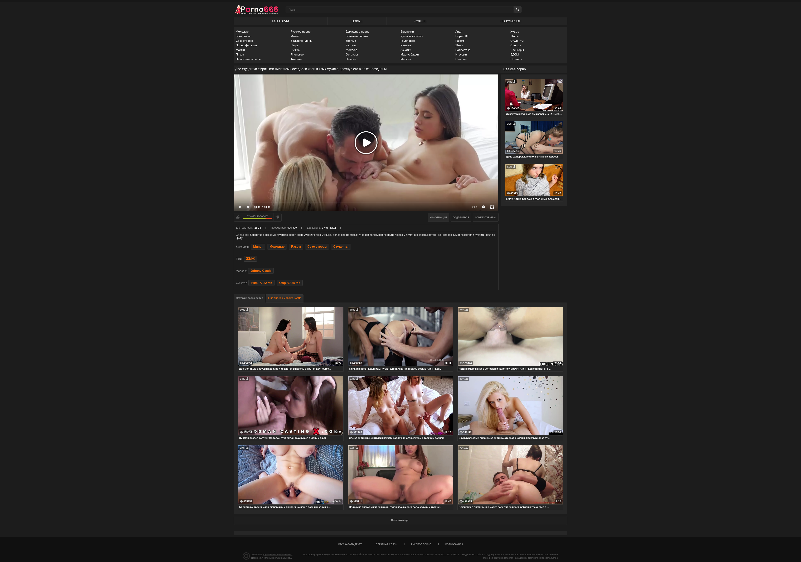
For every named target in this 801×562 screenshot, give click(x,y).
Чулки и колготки (411, 36)
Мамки (240, 50)
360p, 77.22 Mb (261, 283)
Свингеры (517, 50)
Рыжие (295, 50)
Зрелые (351, 40)
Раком (459, 40)
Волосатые (462, 50)
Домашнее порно (357, 31)
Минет (295, 36)
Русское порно (301, 31)
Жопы (514, 36)
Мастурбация (409, 54)
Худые (514, 31)
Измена (405, 45)
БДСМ (514, 54)
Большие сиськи (357, 36)
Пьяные (351, 59)
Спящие (461, 59)
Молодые (242, 31)
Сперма (515, 45)
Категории (280, 21)
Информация (438, 217)
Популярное (510, 21)
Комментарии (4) (485, 217)
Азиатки (405, 50)
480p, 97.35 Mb (289, 283)
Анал (458, 31)
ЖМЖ (250, 258)
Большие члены (301, 40)
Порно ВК (462, 36)
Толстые (296, 59)
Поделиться (461, 217)
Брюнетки (407, 31)
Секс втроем (244, 40)
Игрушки (461, 54)
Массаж (405, 59)
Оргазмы (352, 54)
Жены (459, 45)
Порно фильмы (246, 45)
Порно (254, 558)
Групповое (407, 40)
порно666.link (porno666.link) (277, 554)
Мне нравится (238, 217)
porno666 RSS (454, 544)
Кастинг (351, 45)
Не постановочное (248, 59)
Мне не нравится (277, 217)
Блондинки (243, 36)
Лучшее (420, 21)
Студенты (517, 40)
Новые (357, 21)
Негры (295, 45)
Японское (297, 54)
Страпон (516, 59)
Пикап (240, 54)
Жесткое (351, 50)
